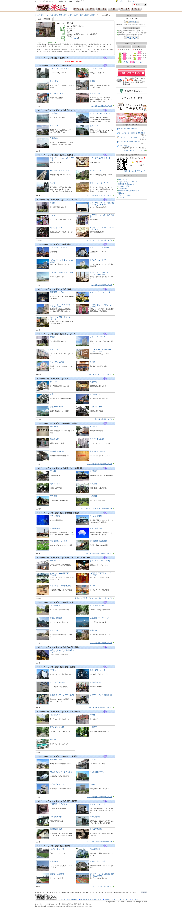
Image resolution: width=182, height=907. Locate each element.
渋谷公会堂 (54, 113)
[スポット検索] (101, 9)
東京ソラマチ (95, 93)
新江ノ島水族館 (96, 528)
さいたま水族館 (96, 516)
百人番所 (53, 496)
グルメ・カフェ (72, 38)
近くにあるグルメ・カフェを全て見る (99, 240)
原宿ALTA (54, 349)
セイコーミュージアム (98, 804)
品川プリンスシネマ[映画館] (101, 695)
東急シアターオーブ (97, 670)
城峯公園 (93, 630)
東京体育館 (54, 861)
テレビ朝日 (54, 81)
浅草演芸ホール (96, 682)
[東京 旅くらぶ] (51, 8)
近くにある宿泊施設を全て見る (101, 285)
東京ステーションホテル (59, 247)
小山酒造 (93, 759)
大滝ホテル (54, 394)
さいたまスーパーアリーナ (100, 113)
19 (124, 57)
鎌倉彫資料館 (95, 817)
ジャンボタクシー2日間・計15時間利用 (132, 133)
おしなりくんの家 (57, 93)
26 (124, 59)
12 (124, 55)
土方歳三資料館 (96, 829)
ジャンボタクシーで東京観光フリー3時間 (132, 137)
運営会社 (121, 193)
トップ (37, 15)
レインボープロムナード (59, 68)
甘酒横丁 (93, 727)
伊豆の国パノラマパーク (99, 618)
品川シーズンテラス (97, 337)
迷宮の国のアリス (57, 228)
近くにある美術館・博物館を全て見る (99, 464)
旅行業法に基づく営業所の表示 (128, 191)
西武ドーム (54, 126)
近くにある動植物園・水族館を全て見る (99, 553)
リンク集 (121, 197)
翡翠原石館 (54, 439)
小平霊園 (93, 496)
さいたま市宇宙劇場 (57, 682)
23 (139, 57)
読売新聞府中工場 (57, 784)
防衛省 (92, 784)
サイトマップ (134, 1)
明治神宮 (93, 471)
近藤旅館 (93, 382)
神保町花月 (54, 670)
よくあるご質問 (123, 186)
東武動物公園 (55, 528)
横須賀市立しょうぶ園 (58, 541)
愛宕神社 (93, 484)
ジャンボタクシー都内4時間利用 (130, 142)
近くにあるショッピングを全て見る (100, 374)
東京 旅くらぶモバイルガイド (134, 171)
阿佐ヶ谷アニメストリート (100, 158)
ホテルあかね (95, 394)
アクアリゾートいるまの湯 (100, 292)
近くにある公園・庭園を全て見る (101, 643)
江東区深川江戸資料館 (58, 804)
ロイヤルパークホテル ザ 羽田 (61, 272)
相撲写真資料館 (56, 829)
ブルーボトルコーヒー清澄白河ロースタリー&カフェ (102, 204)
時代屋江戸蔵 (55, 561)
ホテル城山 (54, 382)
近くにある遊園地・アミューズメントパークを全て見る (93, 598)
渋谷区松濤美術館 (57, 451)
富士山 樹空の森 (56, 618)
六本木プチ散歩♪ (124, 146)
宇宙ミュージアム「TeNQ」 (100, 561)
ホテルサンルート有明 (98, 260)
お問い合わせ (122, 188)
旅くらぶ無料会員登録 (131, 37)
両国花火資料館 (56, 817)
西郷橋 (92, 715)
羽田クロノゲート (57, 759)
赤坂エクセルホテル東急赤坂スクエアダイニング (62, 651)
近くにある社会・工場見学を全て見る (99, 797)
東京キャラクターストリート (101, 183)
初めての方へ (122, 179)
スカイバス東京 (96, 68)
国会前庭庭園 (55, 605)
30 (139, 59)
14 (135, 55)
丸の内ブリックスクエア (99, 170)
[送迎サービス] (124, 9)
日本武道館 (54, 138)
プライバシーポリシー (125, 195)
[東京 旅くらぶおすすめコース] (78, 9)
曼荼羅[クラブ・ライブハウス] (62, 695)
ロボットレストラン (57, 215)
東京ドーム (94, 126)
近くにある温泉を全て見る (103, 419)
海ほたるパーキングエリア (60, 170)
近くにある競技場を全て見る (102, 886)
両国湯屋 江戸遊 (57, 292)
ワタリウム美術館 (97, 439)
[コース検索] (90, 9)
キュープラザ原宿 (57, 362)
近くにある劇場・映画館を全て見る (100, 707)
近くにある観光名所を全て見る (101, 106)
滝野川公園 (54, 630)
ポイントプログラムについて (128, 182)
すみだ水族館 (55, 516)
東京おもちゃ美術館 (97, 451)
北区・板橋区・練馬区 (71, 15)
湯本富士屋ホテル (57, 407)
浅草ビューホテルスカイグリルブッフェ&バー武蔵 (102, 273)
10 (120, 55)
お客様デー (126, 62)
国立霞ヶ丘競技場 (57, 874)
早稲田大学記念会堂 (97, 861)
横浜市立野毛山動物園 (98, 541)
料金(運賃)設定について (126, 184)
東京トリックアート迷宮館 (60, 586)
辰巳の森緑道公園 (97, 605)
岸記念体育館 (95, 849)
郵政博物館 (54, 426)
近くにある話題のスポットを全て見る (99, 195)
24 (120, 59)
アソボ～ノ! (94, 586)
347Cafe (53, 740)
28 (135, 59)
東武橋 (52, 183)
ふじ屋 (92, 362)
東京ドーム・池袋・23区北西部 (51, 15)
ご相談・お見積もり (131, 72)
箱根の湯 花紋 (96, 407)
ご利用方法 (122, 1)
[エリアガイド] (136, 9)
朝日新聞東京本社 (97, 772)
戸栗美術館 (94, 426)
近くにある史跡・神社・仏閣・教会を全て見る (96, 508)
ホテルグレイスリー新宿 (99, 247)
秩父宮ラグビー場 (57, 849)
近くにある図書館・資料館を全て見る (99, 841)
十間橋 (92, 81)
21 (135, 57)
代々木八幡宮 (55, 484)
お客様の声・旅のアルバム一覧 (134, 150)
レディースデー (139, 62)
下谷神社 (53, 471)
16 (139, 55)
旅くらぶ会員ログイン (131, 21)
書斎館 (52, 203)
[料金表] (113, 9)
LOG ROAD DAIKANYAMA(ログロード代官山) (101, 350)
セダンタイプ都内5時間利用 (128, 129)
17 (120, 57)
